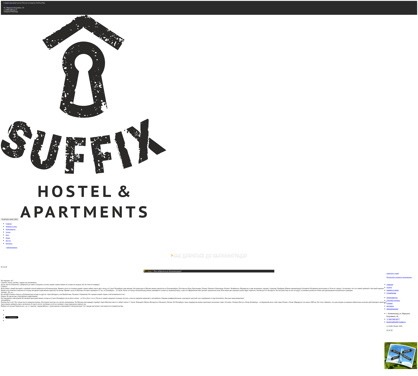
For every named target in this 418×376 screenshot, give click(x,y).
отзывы (390, 303)
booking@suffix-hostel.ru (396, 322)
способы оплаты (393, 300)
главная (390, 284)
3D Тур (8, 240)
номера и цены (393, 290)
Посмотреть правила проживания (399, 277)
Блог (7, 235)
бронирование (392, 309)
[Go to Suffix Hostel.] (145, 271)
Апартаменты (10, 229)
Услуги (8, 232)
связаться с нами (393, 273)
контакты (390, 306)
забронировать (11, 247)
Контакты (9, 243)
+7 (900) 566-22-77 (10, 10)
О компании (391, 293)
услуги (389, 287)
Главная (9, 224)
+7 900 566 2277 (393, 319)
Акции (8, 238)
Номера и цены (11, 226)
